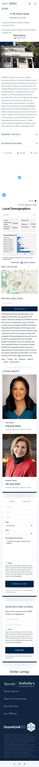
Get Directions (19, 309)
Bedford (30, 359)
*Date (7, 522)
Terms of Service (10, 592)
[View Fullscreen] (4, 279)
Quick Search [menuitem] (11, 691)
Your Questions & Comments (14, 538)
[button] (3, 55)
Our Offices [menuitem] (10, 713)
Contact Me (23, 429)
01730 (5, 362)
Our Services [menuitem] (11, 706)
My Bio (29, 429)
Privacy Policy (17, 576)
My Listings (8, 429)
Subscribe (19, 650)
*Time (7, 530)
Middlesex (22, 359)
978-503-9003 (21, 38)
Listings (9, 359)
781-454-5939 (12, 484)
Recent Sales (15, 429)
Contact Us (12, 501)
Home (3, 359)
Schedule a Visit (26, 501)
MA (15, 359)
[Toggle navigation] (34, 4)
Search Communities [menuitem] (15, 698)
